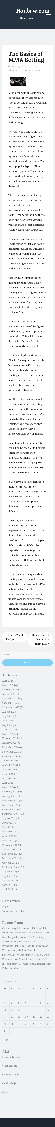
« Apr (5, 1040)
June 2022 (7, 880)
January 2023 (9, 849)
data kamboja (9, 1083)
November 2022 (10, 858)
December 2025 (10, 698)
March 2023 (8, 840)
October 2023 (9, 809)
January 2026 (9, 694)
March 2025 (8, 734)
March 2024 (8, 787)
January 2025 (9, 742)
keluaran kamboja (11, 1057)
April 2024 (7, 782)
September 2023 (10, 814)
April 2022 (7, 889)
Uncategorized (35, 70)
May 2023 (7, 831)
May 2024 (7, 778)
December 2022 (10, 853)
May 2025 (7, 725)
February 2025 (10, 738)
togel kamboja (9, 1065)
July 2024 (7, 769)
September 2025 (10, 707)
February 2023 (10, 845)
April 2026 (7, 680)
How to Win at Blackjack (14, 637)
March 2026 (8, 685)
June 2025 (7, 720)
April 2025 (7, 729)
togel (5, 906)
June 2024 (7, 774)
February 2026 (10, 689)
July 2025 (7, 716)
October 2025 (9, 703)
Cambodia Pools (10, 1074)
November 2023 (10, 805)
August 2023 (9, 818)
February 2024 (10, 791)
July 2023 (7, 822)
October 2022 (9, 862)
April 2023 (7, 836)
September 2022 (10, 867)
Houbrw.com (33, 10)
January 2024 (9, 796)
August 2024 (9, 765)
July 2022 (7, 876)
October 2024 (9, 756)
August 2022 (9, 871)
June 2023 (7, 827)
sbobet (5, 1092)
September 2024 (10, 760)
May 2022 (7, 885)
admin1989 (13, 70)
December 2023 (10, 800)
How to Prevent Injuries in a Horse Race (40, 639)
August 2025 (9, 711)
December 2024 (10, 747)
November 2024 (10, 751)
